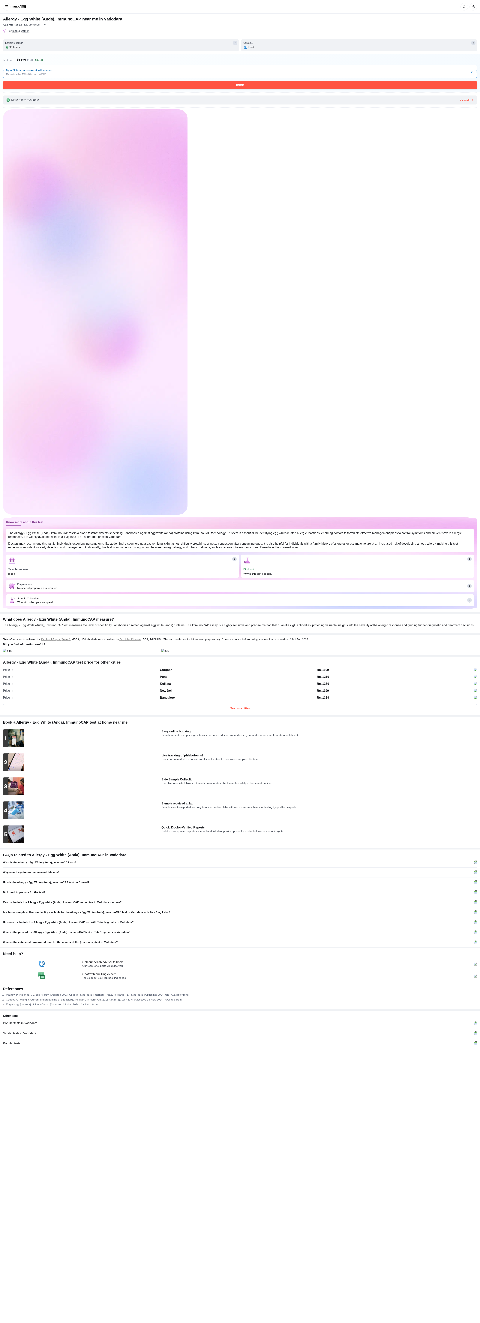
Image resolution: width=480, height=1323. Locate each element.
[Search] (463, 7)
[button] (45, 25)
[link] (19, 7)
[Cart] (472, 7)
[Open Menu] (6, 7)
